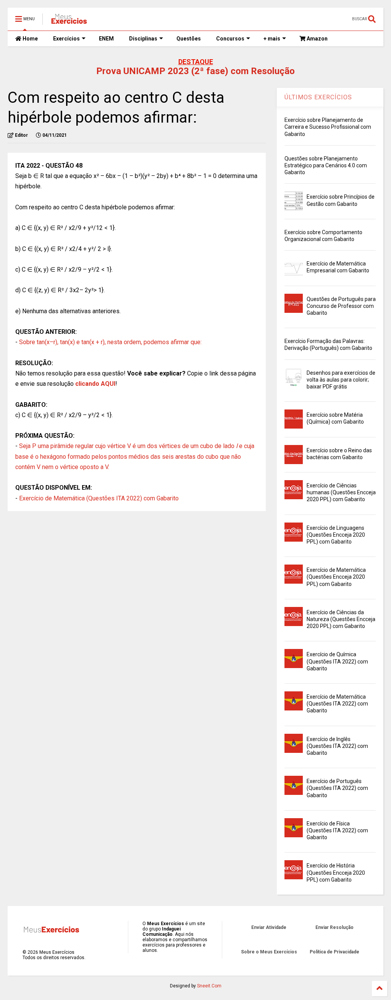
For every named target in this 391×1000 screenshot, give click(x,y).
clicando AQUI (95, 383)
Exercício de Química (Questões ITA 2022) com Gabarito (337, 661)
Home (29, 39)
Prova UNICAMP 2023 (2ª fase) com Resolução (195, 71)
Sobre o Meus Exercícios (269, 952)
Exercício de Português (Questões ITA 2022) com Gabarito (337, 788)
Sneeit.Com (209, 986)
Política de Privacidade (334, 952)
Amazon (316, 39)
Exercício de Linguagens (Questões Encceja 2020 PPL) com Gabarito (336, 535)
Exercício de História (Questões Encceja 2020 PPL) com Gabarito (336, 872)
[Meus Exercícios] (68, 21)
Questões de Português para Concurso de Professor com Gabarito (341, 306)
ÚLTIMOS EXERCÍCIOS (318, 97)
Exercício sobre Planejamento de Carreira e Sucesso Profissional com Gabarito (327, 127)
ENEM (106, 39)
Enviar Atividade (268, 927)
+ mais (271, 39)
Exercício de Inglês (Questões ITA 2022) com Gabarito (337, 746)
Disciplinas (143, 39)
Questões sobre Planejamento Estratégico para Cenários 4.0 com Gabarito (325, 165)
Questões (188, 39)
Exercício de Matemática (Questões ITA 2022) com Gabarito (99, 498)
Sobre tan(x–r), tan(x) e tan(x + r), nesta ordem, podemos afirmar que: (110, 342)
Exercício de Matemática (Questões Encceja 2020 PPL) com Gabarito (336, 577)
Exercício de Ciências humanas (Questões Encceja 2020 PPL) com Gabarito (341, 492)
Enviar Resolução (334, 927)
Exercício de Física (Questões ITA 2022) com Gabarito (337, 830)
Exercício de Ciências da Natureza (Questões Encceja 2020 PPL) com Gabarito (341, 619)
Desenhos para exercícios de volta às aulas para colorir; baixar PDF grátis (341, 380)
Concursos (230, 39)
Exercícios (66, 39)
